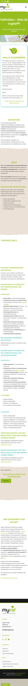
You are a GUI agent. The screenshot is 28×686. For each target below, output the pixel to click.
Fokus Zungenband (16, 29)
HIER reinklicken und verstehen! (9, 578)
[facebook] (2, 1)
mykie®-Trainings (19, 370)
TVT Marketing (18, 674)
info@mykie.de (8, 630)
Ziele (9, 29)
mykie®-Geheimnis (14, 103)
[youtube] (8, 1)
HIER (21, 98)
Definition (4, 29)
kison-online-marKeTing (20, 673)
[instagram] (5, 1)
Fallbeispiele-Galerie (6, 444)
